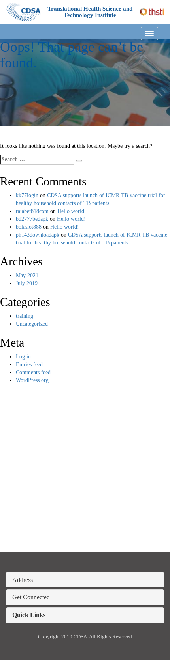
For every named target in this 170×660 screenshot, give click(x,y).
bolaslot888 (29, 227)
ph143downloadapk (37, 235)
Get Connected (31, 597)
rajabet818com (32, 211)
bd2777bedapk (32, 219)
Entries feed (29, 364)
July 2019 (27, 283)
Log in (23, 357)
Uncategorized (32, 324)
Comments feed (33, 372)
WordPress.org (32, 380)
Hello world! (71, 211)
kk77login (27, 195)
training (24, 316)
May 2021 (27, 275)
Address (22, 579)
